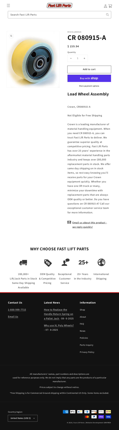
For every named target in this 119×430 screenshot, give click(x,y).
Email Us (13, 316)
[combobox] (59, 14)
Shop (82, 309)
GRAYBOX (107, 423)
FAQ (82, 323)
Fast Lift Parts (79, 423)
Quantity (71, 52)
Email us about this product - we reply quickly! (89, 225)
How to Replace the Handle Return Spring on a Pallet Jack (58, 314)
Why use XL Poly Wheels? (59, 325)
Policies (84, 337)
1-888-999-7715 (17, 309)
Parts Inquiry (86, 344)
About (83, 316)
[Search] (107, 14)
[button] (8, 5)
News (82, 330)
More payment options (89, 86)
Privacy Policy (87, 352)
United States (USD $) (21, 418)
